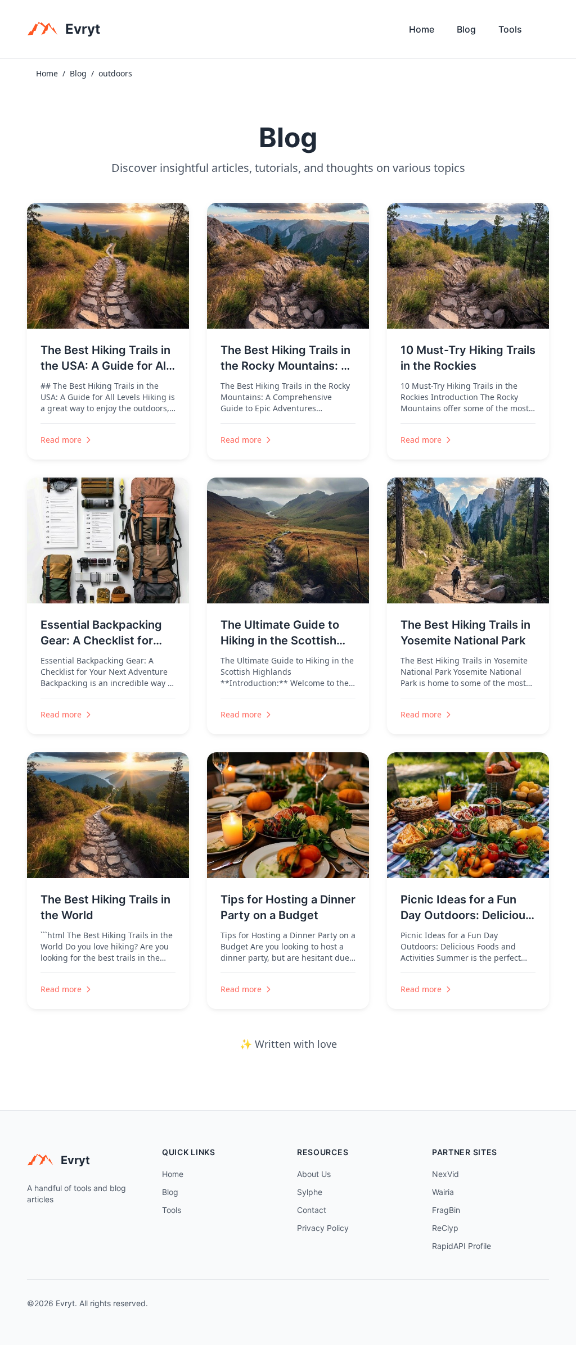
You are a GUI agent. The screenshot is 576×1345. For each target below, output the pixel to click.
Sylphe (309, 1192)
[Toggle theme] (544, 32)
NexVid (445, 1174)
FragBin (446, 1210)
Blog (466, 29)
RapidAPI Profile (461, 1246)
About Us (314, 1174)
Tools (510, 29)
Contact (311, 1210)
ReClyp (445, 1228)
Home (421, 29)
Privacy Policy (323, 1228)
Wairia (443, 1192)
